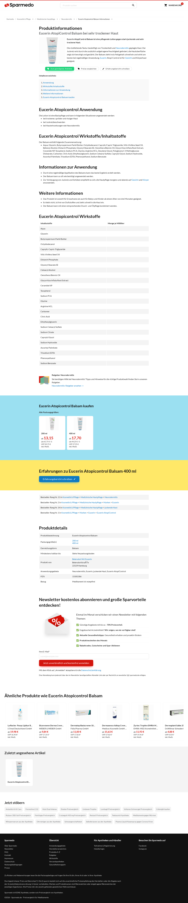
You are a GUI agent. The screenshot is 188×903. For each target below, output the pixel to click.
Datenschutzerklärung (91, 670)
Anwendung (48, 82)
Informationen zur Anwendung (56, 90)
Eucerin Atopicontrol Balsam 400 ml (19, 782)
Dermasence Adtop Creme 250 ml (114, 725)
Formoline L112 (32, 809)
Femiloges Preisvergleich (45, 815)
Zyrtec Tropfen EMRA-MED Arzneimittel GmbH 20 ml (146, 725)
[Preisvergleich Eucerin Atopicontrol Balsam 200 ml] (52, 423)
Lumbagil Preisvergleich (110, 809)
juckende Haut (111, 507)
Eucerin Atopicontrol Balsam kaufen (59, 97)
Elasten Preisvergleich (69, 809)
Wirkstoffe (53, 858)
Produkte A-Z (54, 852)
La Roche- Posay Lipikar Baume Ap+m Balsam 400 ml (20, 725)
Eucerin (103, 58)
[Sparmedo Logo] (19, 5)
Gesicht (128, 58)
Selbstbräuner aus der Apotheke (98, 822)
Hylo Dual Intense (49, 809)
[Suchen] (132, 5)
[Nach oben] (181, 896)
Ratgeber (52, 855)
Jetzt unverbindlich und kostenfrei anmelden (66, 663)
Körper (146, 180)
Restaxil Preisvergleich (99, 815)
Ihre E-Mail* (44, 651)
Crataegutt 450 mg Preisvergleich (72, 815)
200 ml (75, 540)
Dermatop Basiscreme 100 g (83, 725)
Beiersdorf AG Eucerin (82, 559)
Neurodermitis (122, 48)
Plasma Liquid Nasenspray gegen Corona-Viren (134, 822)
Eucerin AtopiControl (106, 512)
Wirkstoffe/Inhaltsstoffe (53, 86)
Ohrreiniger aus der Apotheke (48, 822)
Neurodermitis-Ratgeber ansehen (67, 385)
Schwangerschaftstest (73, 822)
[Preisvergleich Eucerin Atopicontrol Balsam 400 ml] (80, 423)
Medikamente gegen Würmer (144, 815)
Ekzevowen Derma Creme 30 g (51, 725)
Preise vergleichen (88, 69)
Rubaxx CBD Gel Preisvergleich (18, 815)
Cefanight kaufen (163, 809)
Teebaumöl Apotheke (120, 815)
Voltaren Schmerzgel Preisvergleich (138, 809)
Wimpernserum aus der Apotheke (19, 822)
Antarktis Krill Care (13, 809)
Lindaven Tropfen (89, 809)
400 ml (75, 543)
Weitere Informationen (53, 93)
